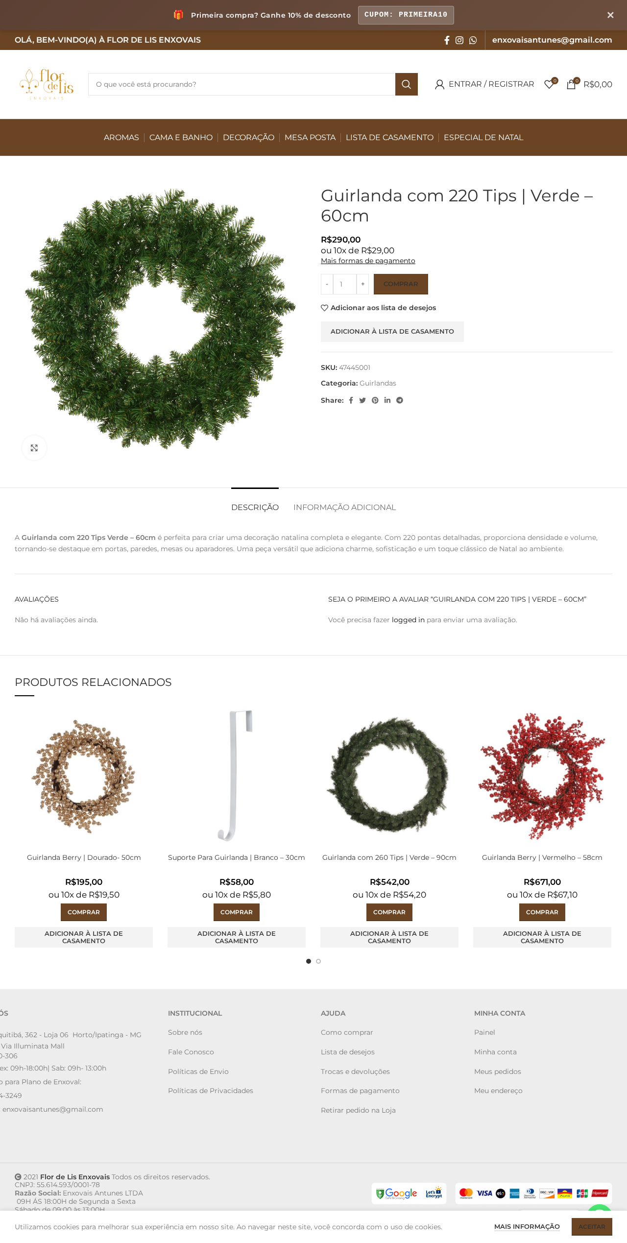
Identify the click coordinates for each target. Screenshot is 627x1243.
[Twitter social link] (362, 400)
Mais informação (527, 1226)
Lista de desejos (348, 1052)
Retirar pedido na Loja (358, 1110)
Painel (484, 1032)
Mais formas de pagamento (368, 260)
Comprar (401, 284)
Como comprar (347, 1032)
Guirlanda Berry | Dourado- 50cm (84, 857)
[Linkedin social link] (387, 400)
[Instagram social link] (459, 40)
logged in (408, 619)
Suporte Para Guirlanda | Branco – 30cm (236, 857)
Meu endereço (498, 1090)
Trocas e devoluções (355, 1071)
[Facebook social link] (447, 40)
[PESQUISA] (406, 84)
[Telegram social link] (399, 400)
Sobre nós (185, 1032)
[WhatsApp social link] (473, 40)
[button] (84, 912)
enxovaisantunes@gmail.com (52, 1109)
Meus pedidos (497, 1071)
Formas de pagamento (360, 1090)
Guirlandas (378, 383)
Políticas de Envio (198, 1071)
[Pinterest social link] (375, 400)
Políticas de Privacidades (210, 1090)
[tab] (255, 502)
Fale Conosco (191, 1052)
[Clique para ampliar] (34, 448)
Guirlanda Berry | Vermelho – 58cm (542, 857)
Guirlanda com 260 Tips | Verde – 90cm (389, 857)
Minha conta (495, 1052)
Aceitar (592, 1226)
